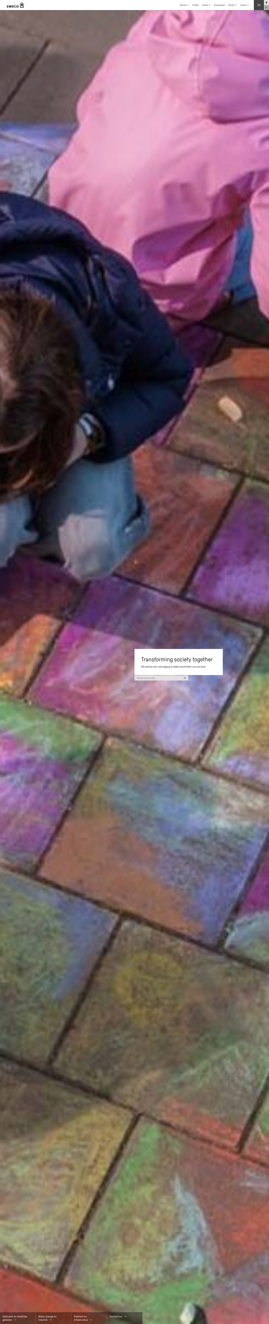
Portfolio (195, 5)
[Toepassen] (185, 678)
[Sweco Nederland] (15, 5)
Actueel (205, 5)
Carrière (231, 5)
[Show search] (266, 7)
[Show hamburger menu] (259, 5)
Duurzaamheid (219, 5)
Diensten (183, 5)
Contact (243, 5)
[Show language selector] (266, 2)
